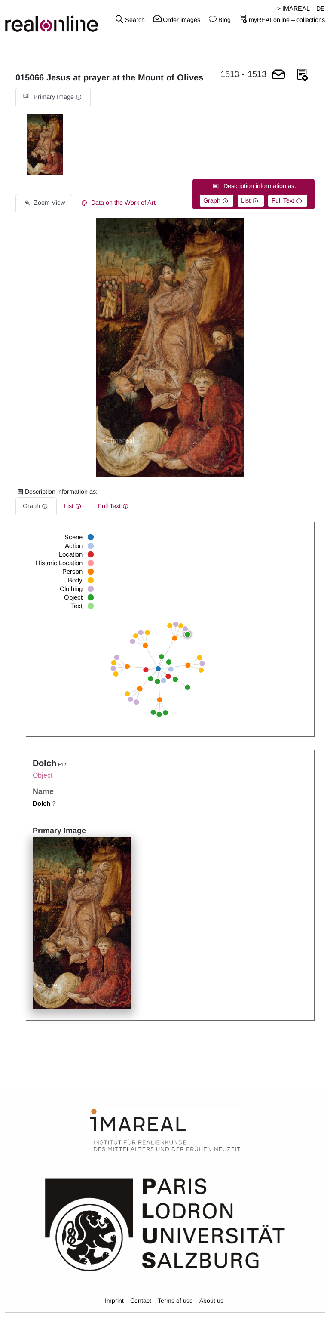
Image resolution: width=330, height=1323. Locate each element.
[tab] (53, 97)
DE (320, 8)
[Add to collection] (302, 75)
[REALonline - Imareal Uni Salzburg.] (55, 19)
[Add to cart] (278, 75)
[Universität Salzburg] (165, 1224)
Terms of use (175, 1300)
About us (211, 1300)
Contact (140, 1300)
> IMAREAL (293, 8)
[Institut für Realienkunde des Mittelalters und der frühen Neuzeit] (165, 1130)
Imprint (114, 1300)
